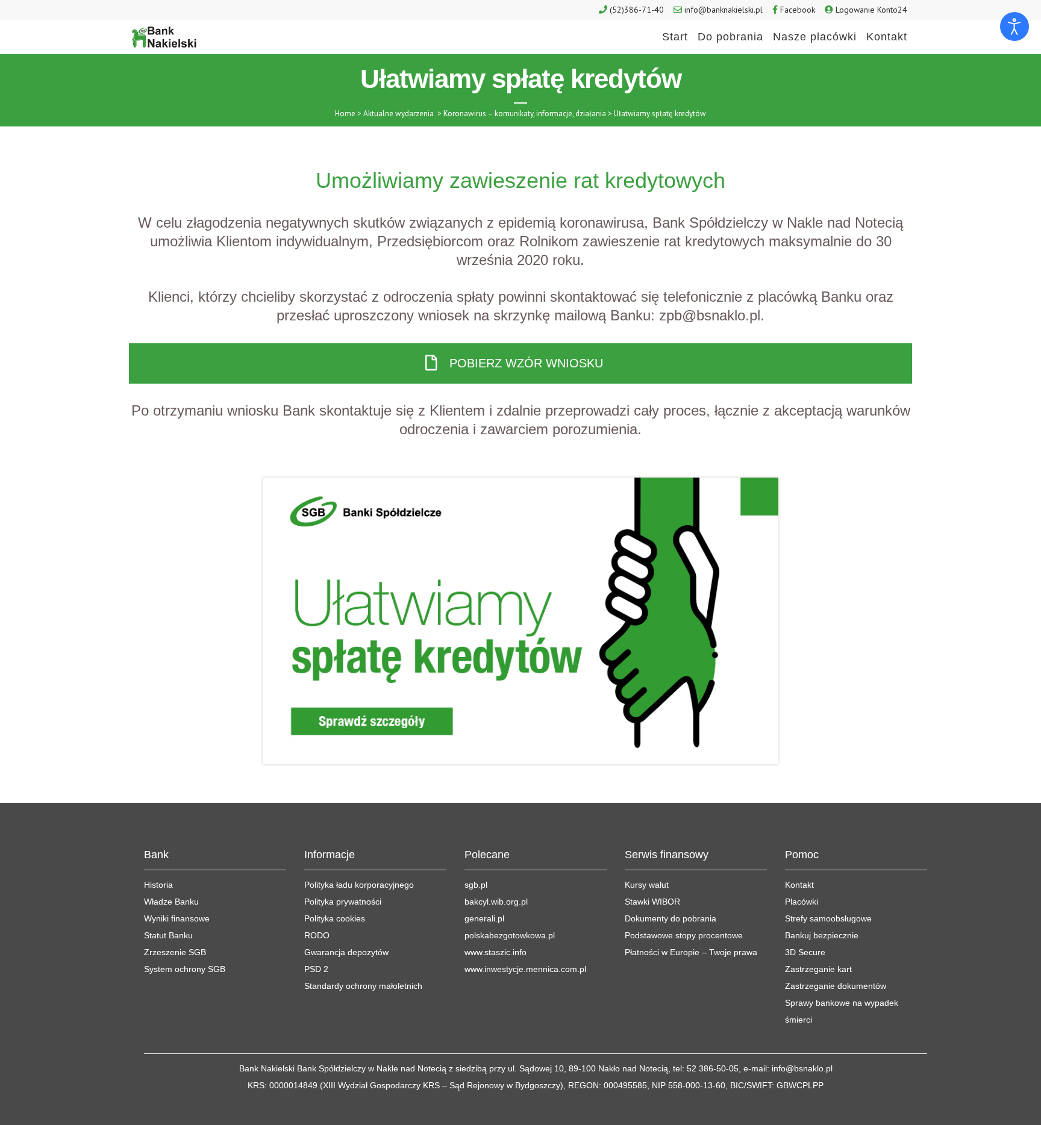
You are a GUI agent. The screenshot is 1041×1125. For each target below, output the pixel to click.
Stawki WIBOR (652, 901)
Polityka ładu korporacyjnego (359, 885)
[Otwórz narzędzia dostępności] (1014, 26)
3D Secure (805, 952)
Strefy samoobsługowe (828, 918)
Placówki (801, 901)
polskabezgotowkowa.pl (509, 935)
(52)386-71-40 (637, 9)
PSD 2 (316, 969)
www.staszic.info (495, 952)
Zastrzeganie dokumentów (835, 986)
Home (345, 113)
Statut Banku (168, 935)
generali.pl (484, 918)
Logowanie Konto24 (871, 9)
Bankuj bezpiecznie (821, 935)
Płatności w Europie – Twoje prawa (691, 952)
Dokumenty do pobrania (670, 918)
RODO (317, 935)
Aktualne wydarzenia (398, 113)
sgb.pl (475, 885)
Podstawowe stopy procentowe (684, 935)
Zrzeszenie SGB (175, 952)
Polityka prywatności (342, 901)
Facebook (797, 9)
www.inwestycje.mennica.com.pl (525, 969)
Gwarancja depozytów (346, 952)
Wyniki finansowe (177, 918)
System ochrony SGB (184, 969)
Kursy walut (647, 885)
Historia (158, 885)
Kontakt (799, 885)
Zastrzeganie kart (818, 969)
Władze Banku (171, 901)
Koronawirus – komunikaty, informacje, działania (524, 113)
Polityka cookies (334, 918)
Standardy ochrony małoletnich (363, 986)
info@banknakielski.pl (723, 9)
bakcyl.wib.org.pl (496, 901)
